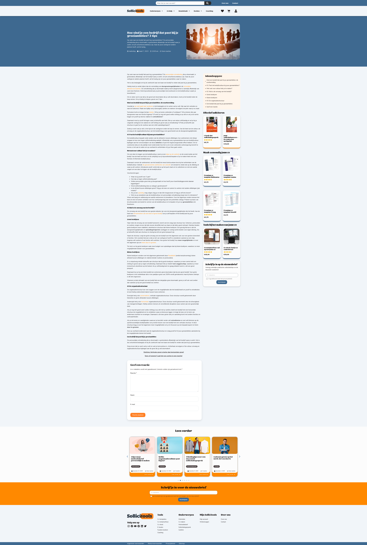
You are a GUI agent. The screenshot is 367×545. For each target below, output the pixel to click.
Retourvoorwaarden (155, 544)
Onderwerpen (155, 11)
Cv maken (182, 522)
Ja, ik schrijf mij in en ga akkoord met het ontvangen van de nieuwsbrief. (176, 496)
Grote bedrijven (212, 95)
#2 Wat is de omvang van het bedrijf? (219, 91)
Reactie (133, 373)
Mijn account (204, 519)
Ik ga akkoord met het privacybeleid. (220, 279)
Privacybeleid (170, 544)
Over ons (225, 3)
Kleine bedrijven (212, 98)
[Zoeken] (207, 3)
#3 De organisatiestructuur (215, 101)
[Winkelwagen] (229, 10)
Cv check (160, 525)
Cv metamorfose (162, 522)
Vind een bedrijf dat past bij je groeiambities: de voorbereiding (222, 81)
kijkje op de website (172, 154)
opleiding (141, 193)
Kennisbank (183, 11)
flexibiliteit (171, 256)
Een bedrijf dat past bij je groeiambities (220, 104)
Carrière (217, 466)
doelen (151, 112)
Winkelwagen (204, 522)
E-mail (132, 404)
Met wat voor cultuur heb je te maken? (219, 88)
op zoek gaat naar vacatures (143, 106)
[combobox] (180, 3)
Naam (132, 395)
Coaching (209, 11)
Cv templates (161, 519)
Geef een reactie (212, 107)
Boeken (197, 11)
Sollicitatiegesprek (191, 466)
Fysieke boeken (162, 530)
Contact (235, 3)
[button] (127, 456)
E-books (160, 527)
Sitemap (182, 544)
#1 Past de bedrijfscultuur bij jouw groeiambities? (223, 85)
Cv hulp (169, 11)
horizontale (144, 302)
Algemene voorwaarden (135, 544)
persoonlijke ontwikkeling (174, 74)
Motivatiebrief (135, 466)
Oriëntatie (162, 466)
